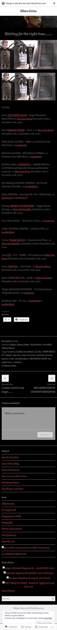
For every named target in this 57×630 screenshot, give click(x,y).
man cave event (28, 355)
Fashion (13, 344)
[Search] (52, 598)
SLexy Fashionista (10, 470)
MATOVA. (13, 266)
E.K (9, 255)
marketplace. (31, 186)
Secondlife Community (38, 547)
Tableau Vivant (8, 348)
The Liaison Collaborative (14, 476)
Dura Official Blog (10, 463)
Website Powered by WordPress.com (28, 608)
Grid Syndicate (9, 535)
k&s (39, 351)
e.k (35, 351)
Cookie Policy (48, 618)
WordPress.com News (12, 489)
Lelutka (8, 355)
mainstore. (21, 145)
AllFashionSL (8, 503)
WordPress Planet (10, 482)
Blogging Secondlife (11, 516)
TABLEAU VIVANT (16, 130)
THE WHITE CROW (17, 115)
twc (49, 358)
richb (11, 358)
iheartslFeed (36, 344)
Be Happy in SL (9, 510)
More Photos (8, 590)
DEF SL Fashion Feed (12, 529)
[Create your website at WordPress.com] (28, 3)
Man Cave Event (25, 118)
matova (5, 358)
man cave (17, 355)
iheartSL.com (8, 541)
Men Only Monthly (22, 209)
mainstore (7, 198)
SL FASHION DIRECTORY (14, 554)
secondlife (47, 344)
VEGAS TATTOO (17, 240)
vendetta (17, 362)
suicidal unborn (21, 358)
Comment (45, 434)
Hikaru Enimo (28, 11)
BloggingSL (7, 522)
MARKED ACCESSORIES (22, 205)
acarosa (11, 351)
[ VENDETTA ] (24, 164)
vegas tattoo (7, 362)
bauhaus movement (24, 351)
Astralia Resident (10, 457)
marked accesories (44, 355)
